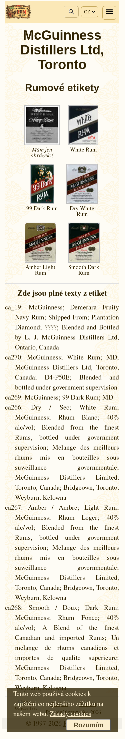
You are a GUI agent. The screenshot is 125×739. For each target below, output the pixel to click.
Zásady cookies (70, 713)
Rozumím (89, 725)
